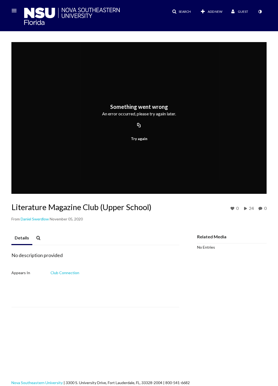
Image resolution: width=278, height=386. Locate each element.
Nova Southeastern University (37, 382)
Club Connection (64, 272)
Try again (139, 138)
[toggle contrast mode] (260, 12)
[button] (15, 10)
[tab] (21, 238)
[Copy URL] (139, 125)
